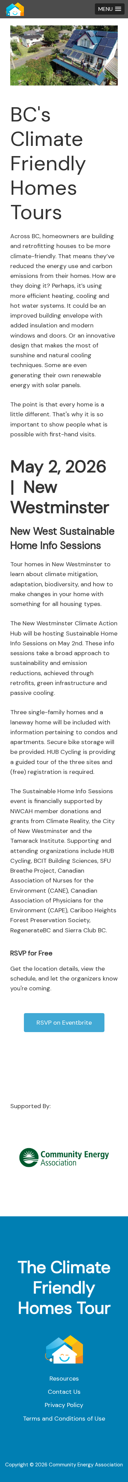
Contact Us (64, 1392)
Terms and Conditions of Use (64, 1418)
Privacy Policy (64, 1405)
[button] (110, 9)
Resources (64, 1378)
